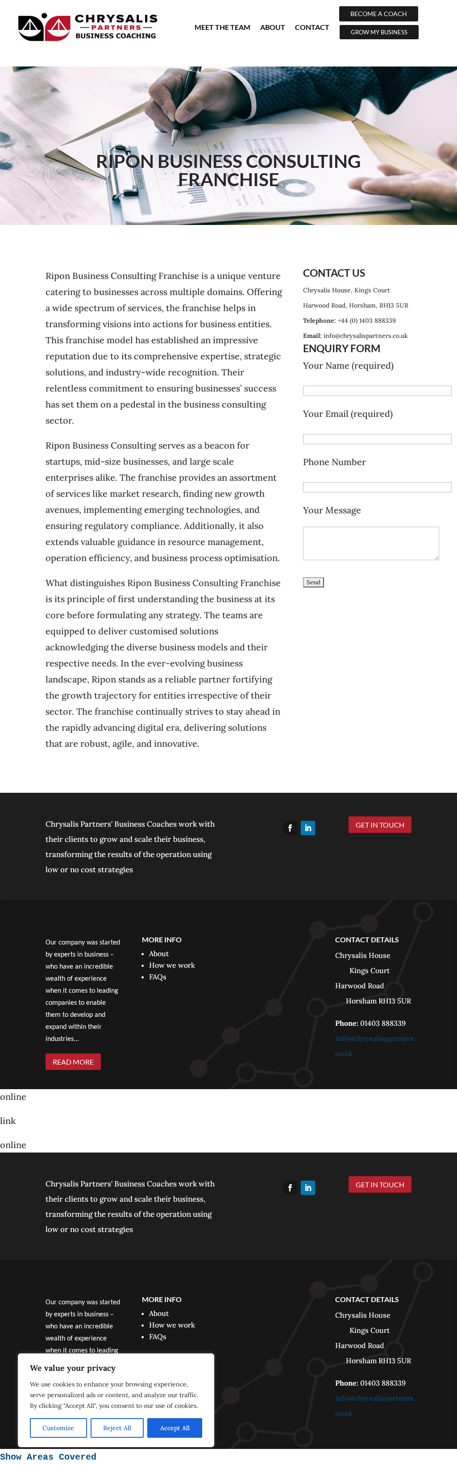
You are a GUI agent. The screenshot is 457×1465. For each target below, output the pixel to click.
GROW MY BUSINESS (379, 32)
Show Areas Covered (48, 1457)
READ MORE (73, 1061)
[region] (116, 1400)
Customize (58, 1428)
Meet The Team (222, 27)
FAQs (157, 976)
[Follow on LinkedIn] (308, 828)
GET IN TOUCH (380, 824)
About (272, 27)
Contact (312, 27)
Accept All (175, 1428)
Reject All (117, 1428)
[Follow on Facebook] (290, 828)
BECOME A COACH (378, 13)
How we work (172, 965)
